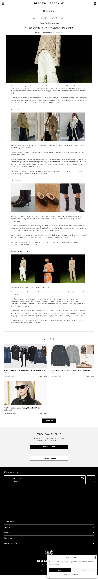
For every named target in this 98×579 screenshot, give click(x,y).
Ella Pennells (43, 376)
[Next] (90, 480)
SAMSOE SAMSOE (20, 251)
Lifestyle (53, 18)
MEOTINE (15, 109)
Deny (84, 570)
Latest (35, 18)
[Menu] (3, 3)
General (55, 23)
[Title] (38, 561)
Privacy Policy (75, 574)
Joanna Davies (47, 32)
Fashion (44, 18)
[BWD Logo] (49, 3)
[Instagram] (43, 565)
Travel (62, 18)
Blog (42, 23)
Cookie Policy (67, 574)
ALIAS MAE (16, 180)
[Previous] (7, 480)
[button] (94, 557)
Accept (60, 570)
